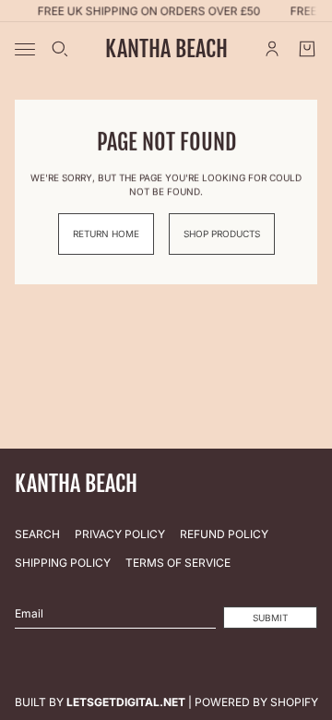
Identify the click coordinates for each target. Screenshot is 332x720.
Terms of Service (178, 563)
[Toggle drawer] (25, 49)
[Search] (60, 49)
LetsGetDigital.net (125, 702)
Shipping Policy (63, 563)
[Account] (272, 49)
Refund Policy (224, 534)
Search (37, 534)
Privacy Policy (120, 534)
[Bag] (307, 49)
